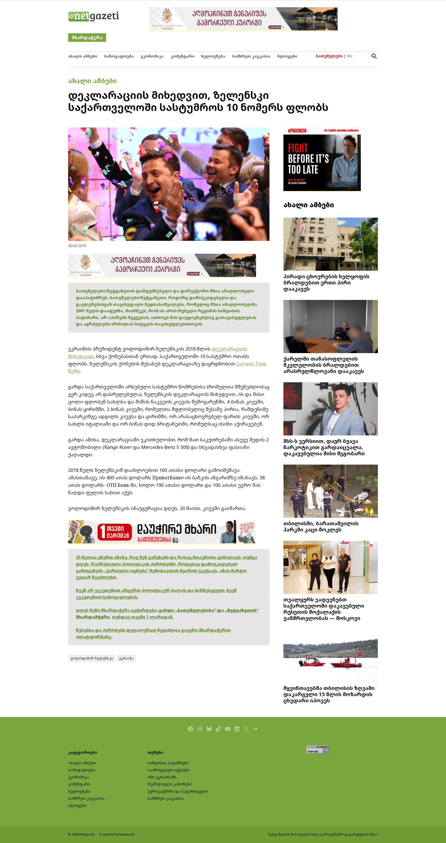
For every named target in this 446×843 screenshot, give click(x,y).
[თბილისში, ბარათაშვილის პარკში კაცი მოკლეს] (330, 492)
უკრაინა (126, 658)
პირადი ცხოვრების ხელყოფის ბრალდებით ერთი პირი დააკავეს (326, 282)
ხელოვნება (213, 56)
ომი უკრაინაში (162, 777)
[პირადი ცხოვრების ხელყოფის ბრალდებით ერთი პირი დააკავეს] (330, 245)
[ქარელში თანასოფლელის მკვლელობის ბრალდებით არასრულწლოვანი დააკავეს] (330, 327)
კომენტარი (182, 56)
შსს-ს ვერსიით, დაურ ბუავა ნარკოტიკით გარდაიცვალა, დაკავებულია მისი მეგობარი (324, 447)
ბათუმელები (329, 55)
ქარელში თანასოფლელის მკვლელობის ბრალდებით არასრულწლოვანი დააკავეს (323, 365)
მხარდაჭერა (87, 38)
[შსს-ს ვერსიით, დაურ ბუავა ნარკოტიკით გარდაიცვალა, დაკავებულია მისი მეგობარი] (330, 409)
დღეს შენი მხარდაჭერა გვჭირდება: (117, 610)
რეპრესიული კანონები (170, 784)
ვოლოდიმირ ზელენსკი (91, 658)
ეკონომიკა (152, 56)
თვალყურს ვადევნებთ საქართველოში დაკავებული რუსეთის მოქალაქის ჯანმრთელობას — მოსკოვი (323, 609)
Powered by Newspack (117, 834)
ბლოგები (287, 56)
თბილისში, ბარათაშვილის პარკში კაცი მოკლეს (321, 526)
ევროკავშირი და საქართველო (178, 791)
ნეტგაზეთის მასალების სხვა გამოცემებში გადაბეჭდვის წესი (323, 834)
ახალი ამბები (82, 56)
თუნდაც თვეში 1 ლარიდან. (142, 617)
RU (349, 55)
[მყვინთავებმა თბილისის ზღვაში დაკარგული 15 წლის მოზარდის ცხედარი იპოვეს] (330, 656)
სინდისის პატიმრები (168, 762)
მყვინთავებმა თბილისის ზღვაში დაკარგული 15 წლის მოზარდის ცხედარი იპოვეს (329, 694)
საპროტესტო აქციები (168, 769)
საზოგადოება (119, 56)
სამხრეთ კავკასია (251, 56)
